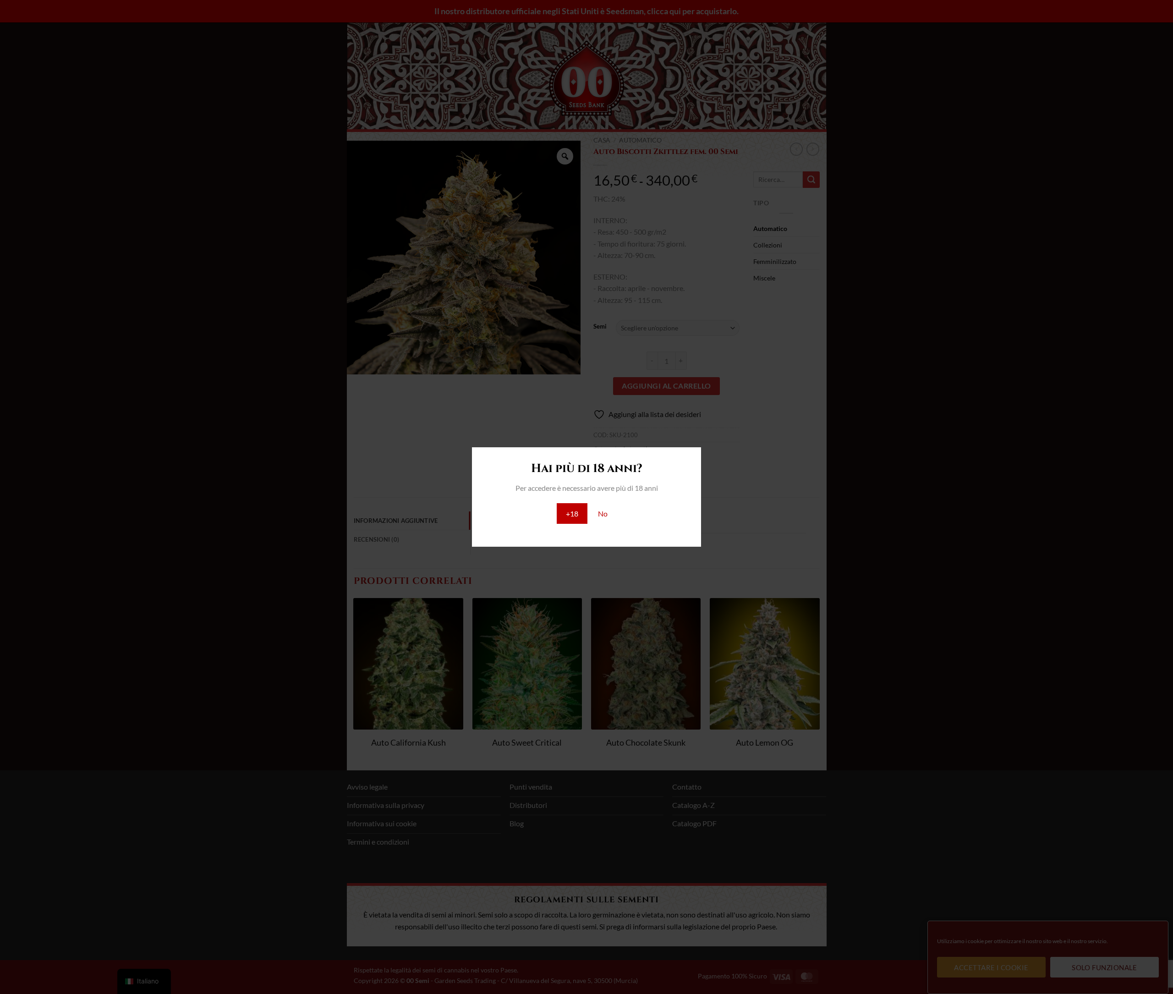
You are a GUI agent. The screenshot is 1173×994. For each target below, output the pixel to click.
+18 (572, 513)
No (603, 513)
